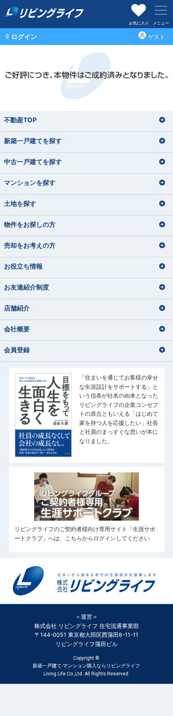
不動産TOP (20, 120)
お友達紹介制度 (26, 287)
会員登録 (17, 350)
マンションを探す (30, 182)
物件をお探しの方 (30, 224)
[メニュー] (161, 10)
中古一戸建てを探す (33, 162)
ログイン (24, 37)
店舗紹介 (17, 308)
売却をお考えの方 (30, 245)
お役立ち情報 (23, 266)
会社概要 (17, 329)
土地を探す (20, 203)
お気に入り (139, 23)
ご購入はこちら (86, 415)
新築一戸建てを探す (33, 141)
